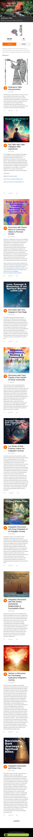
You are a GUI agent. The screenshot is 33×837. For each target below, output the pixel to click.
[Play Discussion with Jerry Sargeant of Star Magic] (5, 311)
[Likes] (4, 110)
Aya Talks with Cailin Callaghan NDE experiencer (16, 146)
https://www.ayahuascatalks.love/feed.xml (12, 20)
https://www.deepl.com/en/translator (13, 272)
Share (10, 44)
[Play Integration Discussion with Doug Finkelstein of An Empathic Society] (5, 528)
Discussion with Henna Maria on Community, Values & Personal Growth (17, 230)
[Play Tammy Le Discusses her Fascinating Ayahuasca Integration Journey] (5, 674)
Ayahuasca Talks (6, 18)
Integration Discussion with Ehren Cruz (17, 767)
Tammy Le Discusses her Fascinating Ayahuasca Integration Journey (17, 676)
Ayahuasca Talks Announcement (15, 88)
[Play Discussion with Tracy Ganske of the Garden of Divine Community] (5, 376)
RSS (24, 44)
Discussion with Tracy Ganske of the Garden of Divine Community (17, 377)
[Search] (28, 2)
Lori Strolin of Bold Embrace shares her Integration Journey (16, 448)
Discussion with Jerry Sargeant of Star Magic (17, 311)
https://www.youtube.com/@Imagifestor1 (14, 181)
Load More (16, 821)
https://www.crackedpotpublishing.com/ (13, 179)
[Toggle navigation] (31, 2)
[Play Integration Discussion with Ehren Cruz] (5, 767)
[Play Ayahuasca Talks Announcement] (5, 88)
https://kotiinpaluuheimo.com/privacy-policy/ (14, 268)
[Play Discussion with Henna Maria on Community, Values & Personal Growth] (5, 228)
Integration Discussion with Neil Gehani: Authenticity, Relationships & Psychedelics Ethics (17, 603)
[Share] (17, 110)
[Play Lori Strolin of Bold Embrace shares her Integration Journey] (5, 447)
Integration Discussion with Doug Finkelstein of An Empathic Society (18, 529)
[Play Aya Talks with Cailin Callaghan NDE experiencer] (5, 145)
